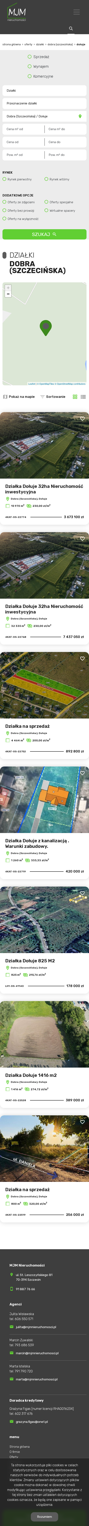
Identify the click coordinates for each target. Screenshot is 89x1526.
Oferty (14, 1457)
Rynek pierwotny (20, 179)
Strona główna (20, 1447)
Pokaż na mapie (22, 397)
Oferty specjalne (61, 202)
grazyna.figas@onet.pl (32, 1422)
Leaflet (31, 383)
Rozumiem (44, 1517)
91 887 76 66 (25, 1289)
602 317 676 (24, 1414)
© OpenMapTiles (45, 383)
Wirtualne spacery (62, 211)
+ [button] (8, 287)
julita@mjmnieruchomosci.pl (36, 1327)
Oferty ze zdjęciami (21, 202)
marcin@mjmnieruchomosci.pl (37, 1353)
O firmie (15, 1452)
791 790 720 (24, 1371)
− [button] (8, 294)
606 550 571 (24, 1319)
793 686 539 (24, 1345)
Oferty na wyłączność (23, 219)
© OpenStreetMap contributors (70, 383)
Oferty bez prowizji (21, 211)
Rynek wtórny (59, 179)
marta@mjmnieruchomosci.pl (37, 1379)
